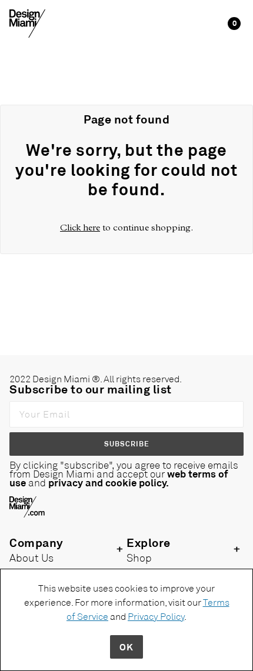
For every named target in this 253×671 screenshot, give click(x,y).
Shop (139, 557)
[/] (27, 22)
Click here (80, 227)
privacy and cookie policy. (108, 482)
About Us (31, 557)
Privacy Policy (156, 616)
